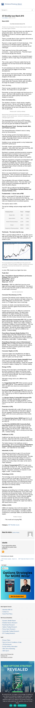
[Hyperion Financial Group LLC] (17, 5)
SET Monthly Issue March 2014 (13, 15)
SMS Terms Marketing (8, 648)
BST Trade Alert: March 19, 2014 (26, 559)
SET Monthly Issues (13, 525)
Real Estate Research (8, 625)
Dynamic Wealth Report (9, 620)
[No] (33, 700)
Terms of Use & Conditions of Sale (11, 642)
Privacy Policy (6, 640)
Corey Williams (5, 17)
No (15, 705)
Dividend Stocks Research (9, 622)
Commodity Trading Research (10, 631)
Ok (11, 705)
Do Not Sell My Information (9, 646)
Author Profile (16, 532)
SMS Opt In (5, 650)
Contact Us (5, 611)
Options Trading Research (9, 627)
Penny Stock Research (8, 629)
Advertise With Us (7, 609)
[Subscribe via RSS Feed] (3, 552)
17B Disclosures (7, 644)
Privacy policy (22, 705)
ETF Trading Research (8, 633)
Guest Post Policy (7, 614)
